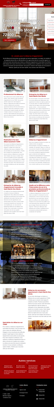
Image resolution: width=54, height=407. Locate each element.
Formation (22, 395)
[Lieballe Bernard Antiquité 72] (11, 4)
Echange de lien (24, 392)
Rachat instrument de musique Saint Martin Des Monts (33, 367)
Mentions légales (7, 395)
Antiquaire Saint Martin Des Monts (8, 366)
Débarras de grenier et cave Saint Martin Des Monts (9, 372)
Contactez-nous (7, 397)
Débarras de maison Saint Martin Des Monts (46, 367)
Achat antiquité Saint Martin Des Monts (21, 371)
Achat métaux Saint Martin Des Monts (33, 371)
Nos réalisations (9, 40)
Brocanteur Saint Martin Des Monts (20, 366)
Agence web (23, 389)
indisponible (41, 389)
